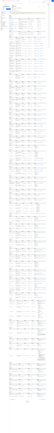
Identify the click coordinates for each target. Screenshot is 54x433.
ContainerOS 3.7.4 (11, 21)
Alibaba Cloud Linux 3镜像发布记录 (39, 48)
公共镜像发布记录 (37, 195)
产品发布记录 (18, 3)
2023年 (43, 325)
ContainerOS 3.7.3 (11, 34)
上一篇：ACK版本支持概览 (12, 399)
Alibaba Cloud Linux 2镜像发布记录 (39, 169)
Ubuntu (37, 104)
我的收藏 (44, 6)
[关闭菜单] (1, 1)
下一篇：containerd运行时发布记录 (42, 399)
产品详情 (42, 6)
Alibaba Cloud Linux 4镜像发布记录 (39, 43)
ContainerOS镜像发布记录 (38, 94)
